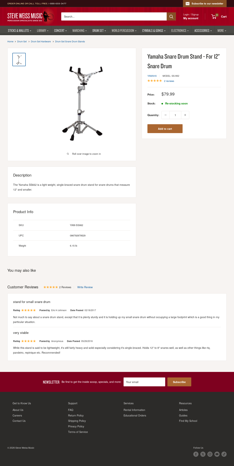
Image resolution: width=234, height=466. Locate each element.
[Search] (171, 16)
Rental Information (134, 410)
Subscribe (179, 382)
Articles (183, 410)
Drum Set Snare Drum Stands (70, 41)
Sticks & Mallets (18, 30)
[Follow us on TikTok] (224, 454)
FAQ (70, 410)
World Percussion (123, 30)
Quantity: (153, 115)
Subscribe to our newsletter (207, 3)
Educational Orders (135, 415)
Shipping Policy (77, 421)
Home (10, 41)
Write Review (85, 287)
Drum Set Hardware (41, 41)
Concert (59, 30)
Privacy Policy (76, 426)
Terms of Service (78, 432)
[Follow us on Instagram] (210, 454)
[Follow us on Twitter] (203, 454)
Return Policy (76, 415)
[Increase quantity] (185, 115)
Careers (17, 415)
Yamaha (152, 75)
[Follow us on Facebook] (195, 454)
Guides (183, 415)
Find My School (188, 421)
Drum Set (98, 30)
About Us (18, 410)
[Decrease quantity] (165, 115)
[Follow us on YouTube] (217, 454)
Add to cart (165, 129)
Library (41, 30)
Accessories (201, 30)
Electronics (178, 30)
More (221, 30)
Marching (78, 30)
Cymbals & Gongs (152, 30)
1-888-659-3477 (57, 3)
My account (190, 18)
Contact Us (19, 421)
